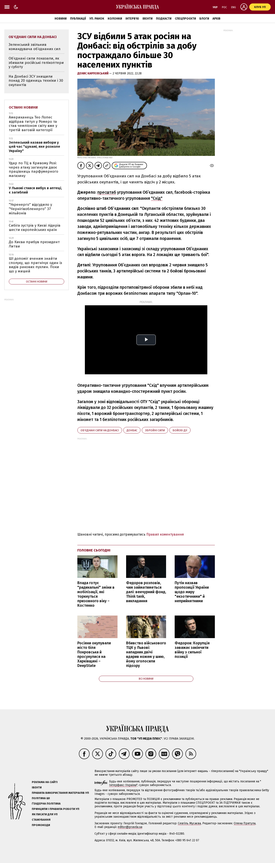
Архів (216, 18)
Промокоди (41, 825)
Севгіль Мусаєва (189, 823)
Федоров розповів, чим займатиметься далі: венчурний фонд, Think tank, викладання (146, 592)
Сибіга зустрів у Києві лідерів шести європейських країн (34, 227)
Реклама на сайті (45, 782)
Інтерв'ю (132, 18)
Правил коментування (165, 534)
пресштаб (106, 192)
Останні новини (23, 107)
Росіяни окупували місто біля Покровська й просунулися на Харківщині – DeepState (94, 654)
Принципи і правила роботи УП (55, 809)
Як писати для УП (45, 814)
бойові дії (180, 430)
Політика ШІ (41, 798)
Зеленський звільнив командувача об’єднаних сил (34, 46)
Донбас (132, 430)
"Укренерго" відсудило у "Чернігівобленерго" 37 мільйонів (30, 208)
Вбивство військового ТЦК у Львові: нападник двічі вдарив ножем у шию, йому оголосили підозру (146, 654)
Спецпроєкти (185, 18)
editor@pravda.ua (130, 827)
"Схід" (156, 198)
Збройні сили (155, 430)
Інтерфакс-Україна (122, 785)
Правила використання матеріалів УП (60, 792)
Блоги (204, 18)
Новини (61, 18)
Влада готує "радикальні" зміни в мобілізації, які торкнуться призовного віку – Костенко (96, 594)
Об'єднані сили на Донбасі (100, 430)
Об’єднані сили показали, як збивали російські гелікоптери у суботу (36, 62)
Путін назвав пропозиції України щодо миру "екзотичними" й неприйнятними (192, 592)
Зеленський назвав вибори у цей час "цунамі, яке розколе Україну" (34, 146)
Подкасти (163, 18)
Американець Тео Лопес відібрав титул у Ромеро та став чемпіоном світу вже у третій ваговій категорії (33, 123)
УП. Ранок (96, 18)
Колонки (115, 18)
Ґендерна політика (46, 803)
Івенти (147, 18)
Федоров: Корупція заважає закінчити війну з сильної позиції (192, 650)
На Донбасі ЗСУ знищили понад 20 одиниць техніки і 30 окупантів (36, 80)
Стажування (41, 819)
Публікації (78, 18)
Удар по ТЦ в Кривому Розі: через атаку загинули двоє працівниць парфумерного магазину (33, 169)
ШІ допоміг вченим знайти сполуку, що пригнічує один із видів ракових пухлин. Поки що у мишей (35, 264)
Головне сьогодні (93, 550)
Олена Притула (244, 823)
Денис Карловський (93, 73)
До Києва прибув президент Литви (34, 244)
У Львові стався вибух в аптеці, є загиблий (35, 190)
